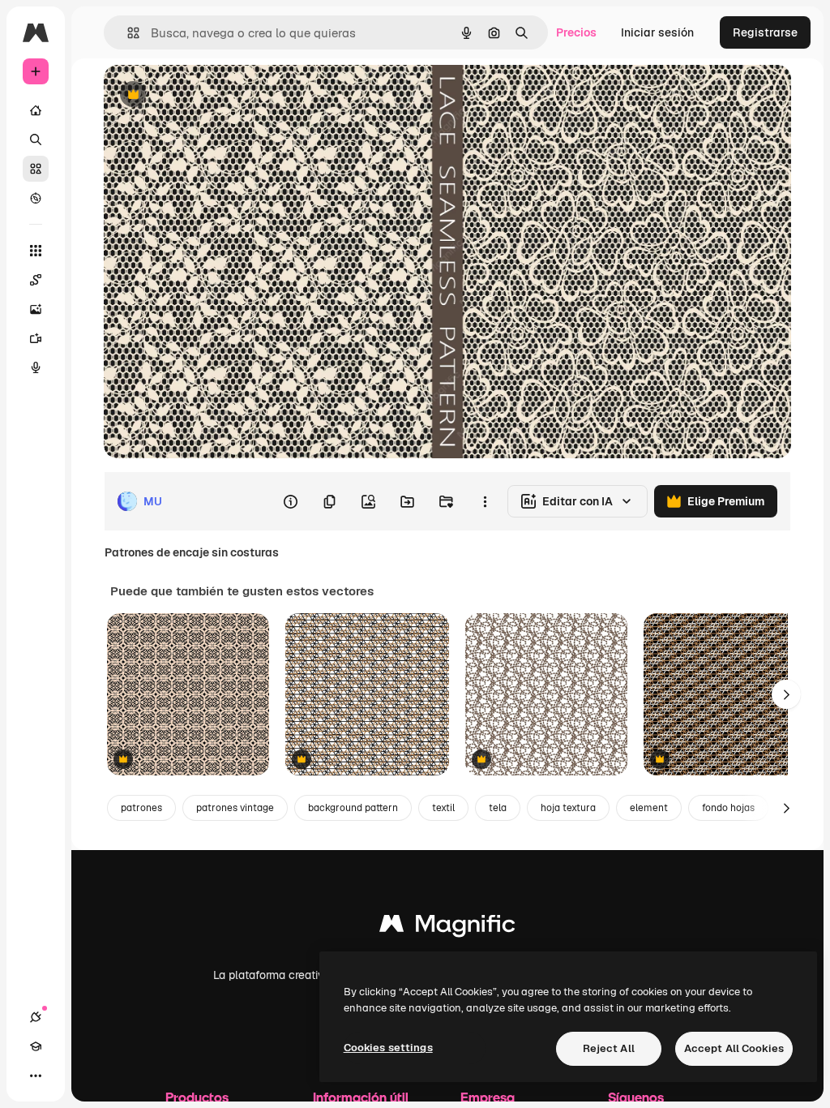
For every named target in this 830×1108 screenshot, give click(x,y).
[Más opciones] (484, 501)
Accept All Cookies (734, 1048)
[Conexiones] (36, 1017)
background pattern (353, 807)
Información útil (361, 1097)
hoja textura (568, 807)
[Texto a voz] (36, 367)
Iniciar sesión (657, 32)
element (649, 807)
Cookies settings (388, 1047)
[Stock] (36, 169)
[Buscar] (36, 139)
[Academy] (36, 1046)
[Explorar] (36, 198)
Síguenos (636, 1097)
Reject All (609, 1048)
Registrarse (765, 32)
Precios (576, 32)
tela (498, 807)
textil (443, 807)
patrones (141, 807)
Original (207, 95)
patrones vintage (235, 807)
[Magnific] (447, 927)
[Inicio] (36, 110)
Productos (197, 1097)
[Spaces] (36, 280)
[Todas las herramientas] (36, 251)
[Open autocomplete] (127, 33)
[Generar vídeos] (36, 338)
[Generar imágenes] (36, 309)
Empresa (487, 1097)
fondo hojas (728, 807)
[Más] (36, 1076)
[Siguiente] (786, 694)
